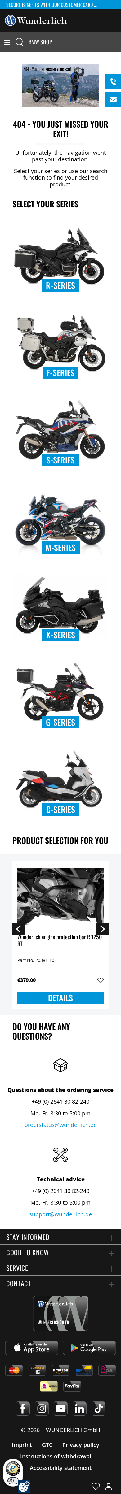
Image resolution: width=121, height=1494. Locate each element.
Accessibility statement (61, 1467)
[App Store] (31, 1348)
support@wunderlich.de (60, 1214)
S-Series (60, 460)
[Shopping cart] (117, 42)
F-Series (60, 373)
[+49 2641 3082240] (113, 81)
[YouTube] (61, 1408)
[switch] (13, 1480)
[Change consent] (24, 1486)
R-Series (60, 285)
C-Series (60, 809)
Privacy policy (80, 1444)
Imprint (22, 1444)
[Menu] (7, 42)
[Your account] (108, 1486)
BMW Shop (40, 42)
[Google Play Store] (89, 1348)
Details (60, 998)
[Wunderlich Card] (60, 1313)
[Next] (102, 929)
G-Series (60, 722)
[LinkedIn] (80, 1408)
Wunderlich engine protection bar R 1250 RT (59, 941)
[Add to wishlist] (100, 980)
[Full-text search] (19, 42)
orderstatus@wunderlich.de (61, 1124)
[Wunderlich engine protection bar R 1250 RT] (60, 896)
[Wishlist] (95, 1486)
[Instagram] (42, 1408)
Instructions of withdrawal (55, 1456)
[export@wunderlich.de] (113, 99)
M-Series (61, 547)
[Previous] (18, 929)
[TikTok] (98, 1408)
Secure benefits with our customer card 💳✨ (56, 4)
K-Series (60, 635)
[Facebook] (23, 1408)
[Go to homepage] (36, 20)
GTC (47, 1444)
